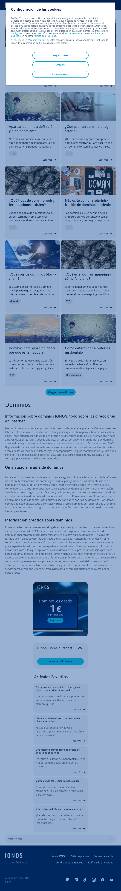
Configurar (16, 33)
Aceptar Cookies (37, 40)
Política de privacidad (45, 35)
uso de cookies (72, 33)
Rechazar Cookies (60, 74)
